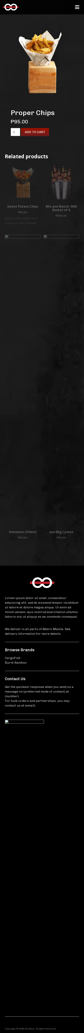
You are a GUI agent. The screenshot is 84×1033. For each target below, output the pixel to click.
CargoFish (12, 658)
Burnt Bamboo (16, 662)
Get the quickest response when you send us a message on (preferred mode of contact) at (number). (39, 691)
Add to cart (35, 132)
